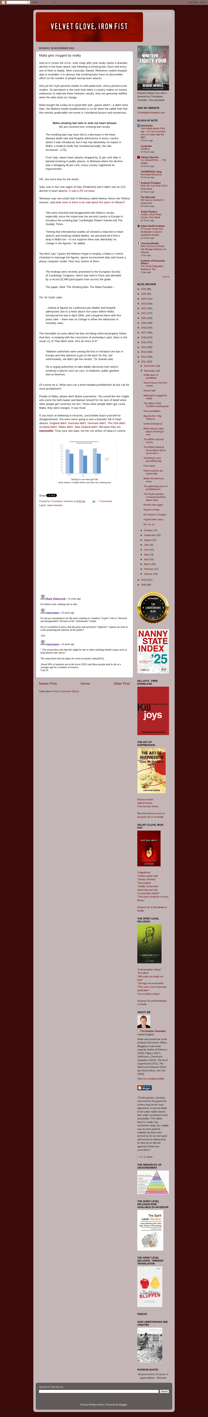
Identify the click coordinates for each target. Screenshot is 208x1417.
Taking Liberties (150, 157)
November (150, 370)
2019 (144, 323)
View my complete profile (150, 1078)
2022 (144, 308)
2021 (144, 313)
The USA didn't (116, 423)
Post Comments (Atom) (66, 691)
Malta (42, 105)
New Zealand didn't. (86, 426)
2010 (144, 579)
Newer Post (48, 684)
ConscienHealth (150, 243)
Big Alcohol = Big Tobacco (152, 417)
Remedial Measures (151, 174)
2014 (144, 347)
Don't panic (149, 465)
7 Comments (105, 501)
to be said (85, 202)
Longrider (146, 146)
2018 (144, 327)
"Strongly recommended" (150, 983)
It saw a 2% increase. (82, 190)
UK (148, 907)
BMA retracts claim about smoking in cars (153, 431)
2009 (144, 584)
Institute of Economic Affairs (153, 262)
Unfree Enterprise (152, 423)
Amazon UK (143, 816)
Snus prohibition (151, 411)
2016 (144, 337)
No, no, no (148, 524)
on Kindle (158, 816)
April (146, 559)
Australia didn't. (77, 423)
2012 (144, 356)
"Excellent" (143, 972)
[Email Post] (93, 501)
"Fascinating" (144, 882)
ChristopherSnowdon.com (151, 112)
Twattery (145, 149)
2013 (144, 351)
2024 (144, 298)
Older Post (122, 684)
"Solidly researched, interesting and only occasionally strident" (148, 890)
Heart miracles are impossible (153, 472)
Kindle (140, 910)
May (146, 554)
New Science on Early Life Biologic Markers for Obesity (153, 249)
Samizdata (147, 125)
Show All (165, 277)
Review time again (153, 504)
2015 (144, 342)
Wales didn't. (66, 426)
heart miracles (55, 505)
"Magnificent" (144, 872)
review (145, 799)
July (146, 544)
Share (42, 495)
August (148, 540)
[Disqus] (84, 549)
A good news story (153, 519)
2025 (144, 293)
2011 (144, 361)
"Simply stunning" (146, 879)
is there (73, 202)
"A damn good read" (147, 875)
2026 (144, 289)
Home (85, 684)
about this (97, 202)
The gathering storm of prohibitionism (155, 488)
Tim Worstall (148, 197)
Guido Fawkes (149, 211)
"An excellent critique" (148, 993)
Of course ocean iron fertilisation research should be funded (152, 231)
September (150, 535)
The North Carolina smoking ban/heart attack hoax (154, 497)
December (150, 365)
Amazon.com (155, 813)
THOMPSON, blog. (151, 171)
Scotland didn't (48, 426)
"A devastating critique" (149, 969)
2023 (144, 303)
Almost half (149, 390)
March (147, 564)
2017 (144, 332)
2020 (144, 318)
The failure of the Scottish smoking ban (156, 405)
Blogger (123, 1404)
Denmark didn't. (97, 423)
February (149, 569)
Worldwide (158, 907)
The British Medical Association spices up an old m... (154, 450)
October (148, 530)
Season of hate (151, 509)
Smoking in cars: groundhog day (152, 459)
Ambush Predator (151, 182)
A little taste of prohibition (150, 376)
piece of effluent (114, 202)
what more (61, 202)
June (147, 549)
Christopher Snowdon (153, 1031)
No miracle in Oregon (154, 514)
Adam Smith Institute (153, 226)
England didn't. (58, 423)
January (148, 573)
